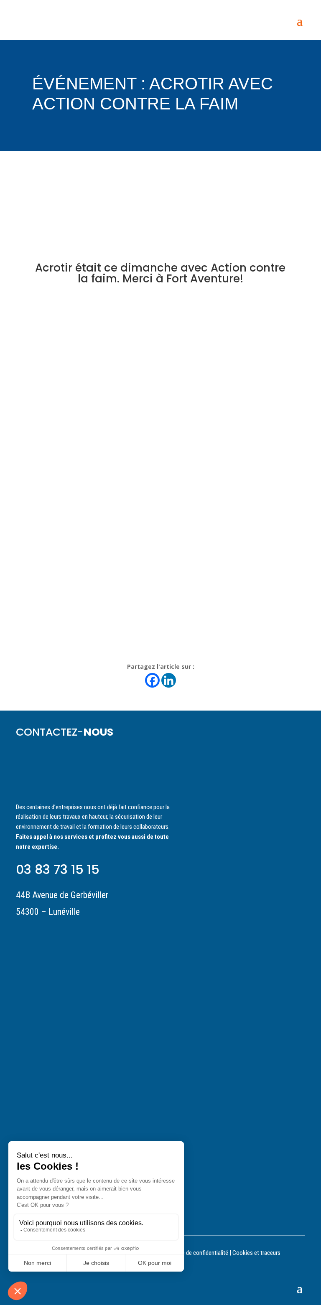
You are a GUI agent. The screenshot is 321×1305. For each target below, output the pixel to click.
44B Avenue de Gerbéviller (62, 895)
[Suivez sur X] (82, 933)
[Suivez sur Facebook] (67, 933)
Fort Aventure (203, 278)
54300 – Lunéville (48, 911)
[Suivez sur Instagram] (52, 933)
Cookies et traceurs (256, 1253)
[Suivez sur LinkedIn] (22, 933)
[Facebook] (152, 680)
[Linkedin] (168, 680)
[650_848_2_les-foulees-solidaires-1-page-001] (160, 635)
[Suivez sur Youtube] (37, 933)
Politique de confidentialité (195, 1253)
